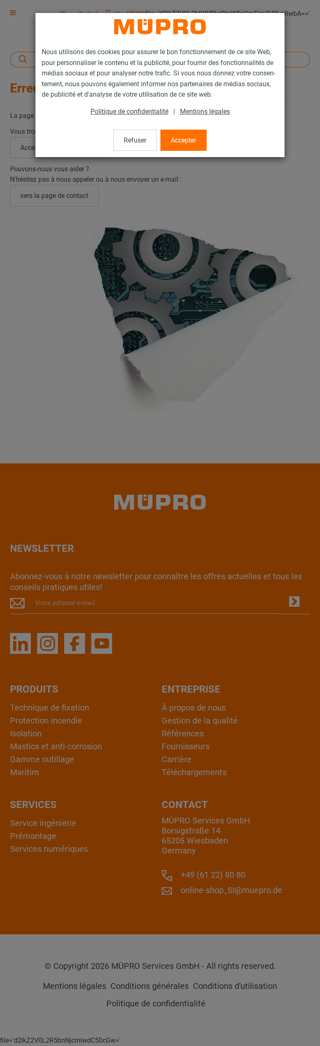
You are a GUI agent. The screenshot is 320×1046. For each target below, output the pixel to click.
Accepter (183, 140)
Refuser (135, 140)
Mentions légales (205, 111)
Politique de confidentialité (129, 111)
